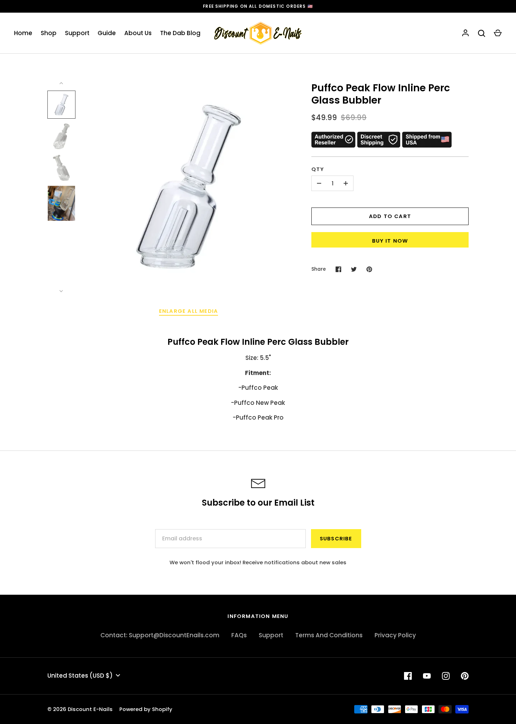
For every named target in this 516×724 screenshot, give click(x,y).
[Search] (481, 33)
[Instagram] (446, 676)
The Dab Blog (180, 33)
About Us (138, 33)
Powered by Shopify (145, 709)
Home (23, 33)
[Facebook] (408, 676)
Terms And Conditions (329, 635)
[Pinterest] (464, 676)
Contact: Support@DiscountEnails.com (159, 635)
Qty (317, 169)
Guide (107, 33)
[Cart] (497, 33)
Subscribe (336, 538)
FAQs (239, 635)
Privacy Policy (395, 635)
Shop (49, 33)
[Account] (465, 33)
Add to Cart (390, 216)
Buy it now (390, 240)
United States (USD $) (80, 675)
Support (77, 33)
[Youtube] (427, 676)
